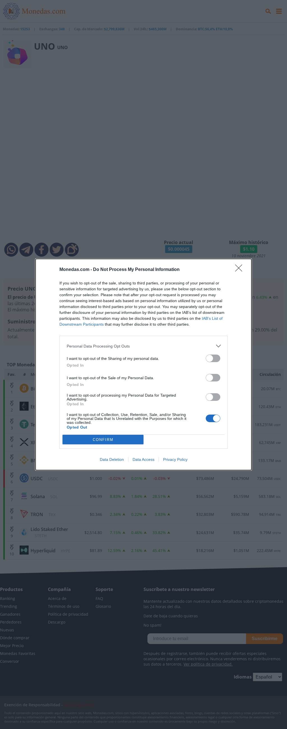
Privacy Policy (175, 459)
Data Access (143, 459)
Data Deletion (112, 459)
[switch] (213, 358)
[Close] (240, 270)
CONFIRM (103, 440)
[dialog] (143, 364)
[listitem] (143, 346)
